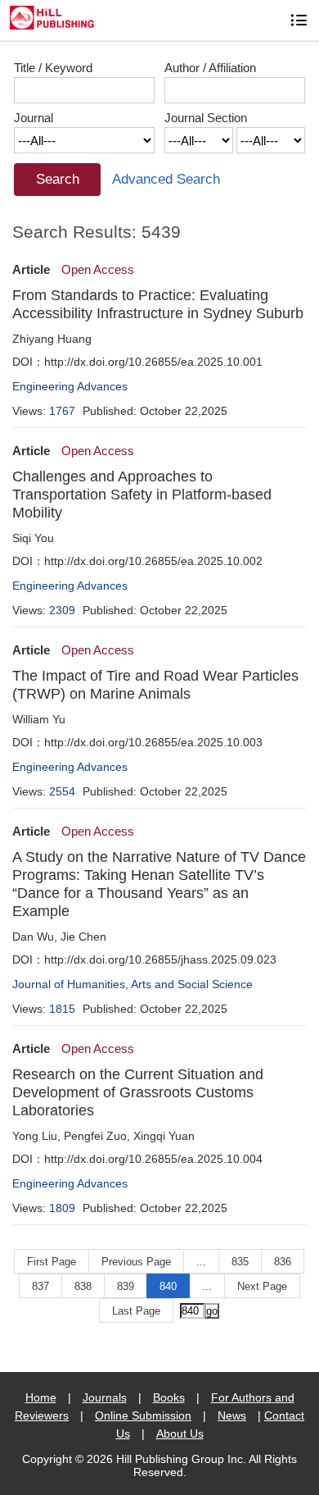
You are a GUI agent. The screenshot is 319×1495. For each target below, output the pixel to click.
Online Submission (143, 1415)
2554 (62, 791)
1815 (62, 1008)
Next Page (262, 1286)
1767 (62, 410)
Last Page (136, 1311)
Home (40, 1397)
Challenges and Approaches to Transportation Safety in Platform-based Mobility (142, 494)
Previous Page (136, 1262)
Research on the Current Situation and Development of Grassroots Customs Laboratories (137, 1092)
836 (282, 1262)
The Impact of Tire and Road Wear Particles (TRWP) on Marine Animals (155, 685)
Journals (105, 1397)
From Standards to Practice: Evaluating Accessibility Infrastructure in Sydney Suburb (157, 304)
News (232, 1415)
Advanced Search (166, 179)
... (201, 1262)
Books (169, 1397)
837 (40, 1286)
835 (240, 1262)
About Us (180, 1433)
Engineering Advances (70, 386)
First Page (51, 1262)
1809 (62, 1208)
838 (83, 1286)
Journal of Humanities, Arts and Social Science (132, 984)
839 (125, 1286)
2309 (62, 610)
